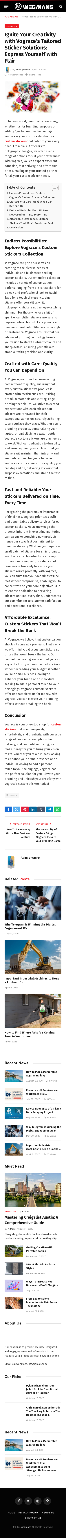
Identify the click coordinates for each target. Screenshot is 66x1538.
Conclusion (16, 227)
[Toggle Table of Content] (53, 188)
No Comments (15, 74)
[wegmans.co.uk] (34, 6)
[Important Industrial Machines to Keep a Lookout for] (33, 957)
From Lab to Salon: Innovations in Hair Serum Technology (42, 1302)
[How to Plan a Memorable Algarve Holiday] (14, 1076)
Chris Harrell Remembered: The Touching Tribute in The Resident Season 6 (43, 1411)
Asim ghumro (23, 69)
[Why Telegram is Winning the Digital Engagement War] (33, 903)
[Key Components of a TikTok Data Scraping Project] (14, 1113)
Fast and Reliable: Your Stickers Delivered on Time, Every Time (28, 212)
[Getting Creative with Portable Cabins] (14, 1251)
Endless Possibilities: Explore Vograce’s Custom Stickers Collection (32, 195)
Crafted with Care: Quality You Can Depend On (30, 204)
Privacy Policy (28, 1512)
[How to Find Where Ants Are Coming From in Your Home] (33, 1011)
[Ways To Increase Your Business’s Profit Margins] (14, 1286)
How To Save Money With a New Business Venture (18, 833)
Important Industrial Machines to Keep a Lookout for (43, 1149)
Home (25, 16)
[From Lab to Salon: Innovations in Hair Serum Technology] (14, 1303)
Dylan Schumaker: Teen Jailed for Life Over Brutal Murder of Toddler (42, 1389)
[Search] (60, 6)
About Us (48, 1512)
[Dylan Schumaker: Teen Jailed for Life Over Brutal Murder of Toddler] (14, 1390)
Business (11, 26)
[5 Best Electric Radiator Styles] (14, 1268)
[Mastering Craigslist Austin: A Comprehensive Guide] (33, 1190)
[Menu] (6, 6)
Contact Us (33, 1518)
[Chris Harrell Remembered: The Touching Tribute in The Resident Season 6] (14, 1412)
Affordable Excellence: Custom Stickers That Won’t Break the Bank (32, 221)
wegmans (26, 1527)
